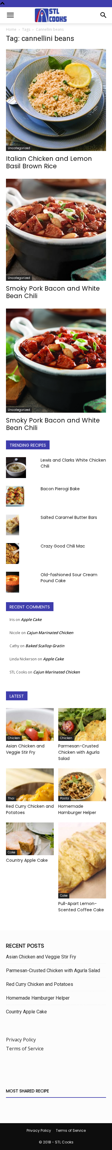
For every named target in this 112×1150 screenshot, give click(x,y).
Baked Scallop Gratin (44, 645)
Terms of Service (25, 1048)
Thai (11, 798)
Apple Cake (31, 619)
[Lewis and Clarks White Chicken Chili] (16, 467)
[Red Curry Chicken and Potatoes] (30, 784)
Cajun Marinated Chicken (50, 632)
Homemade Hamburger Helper (77, 809)
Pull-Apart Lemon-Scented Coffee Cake (81, 907)
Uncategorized (19, 148)
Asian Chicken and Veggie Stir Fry (25, 749)
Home (11, 29)
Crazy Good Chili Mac (63, 546)
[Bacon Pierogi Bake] (15, 496)
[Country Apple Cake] (30, 838)
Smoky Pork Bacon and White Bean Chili (53, 292)
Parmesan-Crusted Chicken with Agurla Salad (78, 752)
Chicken (14, 738)
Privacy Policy (21, 1039)
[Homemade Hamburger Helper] (82, 784)
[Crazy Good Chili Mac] (12, 553)
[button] (10, 15)
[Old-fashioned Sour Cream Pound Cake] (12, 582)
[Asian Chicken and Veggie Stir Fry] (30, 724)
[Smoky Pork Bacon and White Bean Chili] (56, 230)
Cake (11, 852)
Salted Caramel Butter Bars (69, 517)
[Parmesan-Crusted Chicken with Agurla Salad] (82, 724)
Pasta (64, 798)
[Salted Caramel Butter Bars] (12, 524)
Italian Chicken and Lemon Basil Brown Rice (49, 162)
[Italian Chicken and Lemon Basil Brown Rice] (56, 100)
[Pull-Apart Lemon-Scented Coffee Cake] (82, 860)
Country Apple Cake (27, 860)
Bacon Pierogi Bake (60, 489)
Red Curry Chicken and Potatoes (39, 984)
